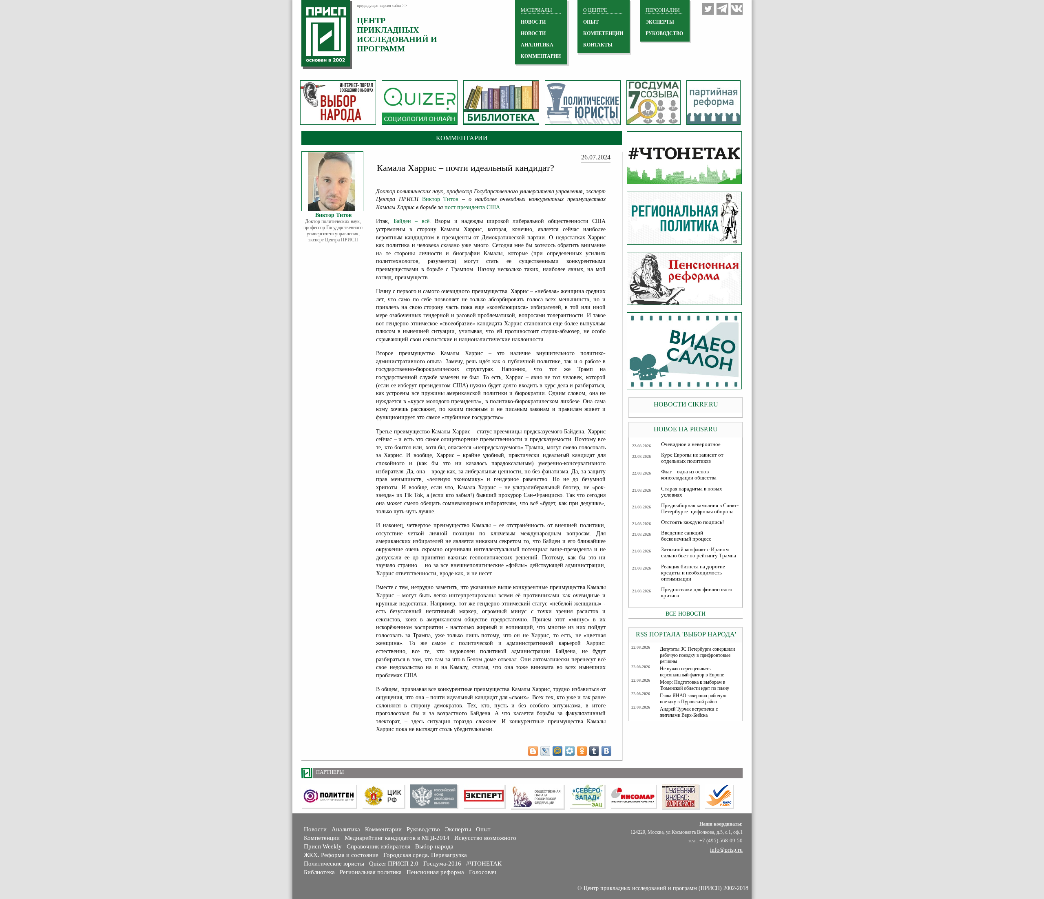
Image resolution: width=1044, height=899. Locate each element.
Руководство (664, 33)
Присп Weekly (323, 846)
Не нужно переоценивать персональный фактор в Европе (692, 672)
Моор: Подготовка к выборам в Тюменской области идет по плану (694, 685)
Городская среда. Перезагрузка (425, 855)
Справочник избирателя (378, 846)
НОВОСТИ (533, 22)
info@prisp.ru (726, 850)
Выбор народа (434, 846)
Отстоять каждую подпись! (692, 522)
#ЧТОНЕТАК (484, 863)
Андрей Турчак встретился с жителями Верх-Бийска (689, 712)
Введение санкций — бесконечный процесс (686, 536)
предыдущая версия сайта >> (382, 5)
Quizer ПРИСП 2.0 (393, 863)
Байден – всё (411, 221)
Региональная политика (371, 872)
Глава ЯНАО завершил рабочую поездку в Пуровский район (693, 699)
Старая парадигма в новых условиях (691, 492)
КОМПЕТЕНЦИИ (603, 33)
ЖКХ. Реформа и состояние (341, 855)
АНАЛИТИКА (537, 45)
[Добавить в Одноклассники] (582, 751)
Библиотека (319, 872)
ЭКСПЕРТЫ (660, 22)
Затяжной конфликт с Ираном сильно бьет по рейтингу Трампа (698, 553)
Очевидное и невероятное (691, 444)
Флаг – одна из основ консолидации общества (689, 475)
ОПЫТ (591, 22)
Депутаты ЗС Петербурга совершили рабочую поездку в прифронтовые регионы (697, 655)
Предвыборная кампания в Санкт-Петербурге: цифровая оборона (700, 509)
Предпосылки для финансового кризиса (696, 593)
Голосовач (482, 872)
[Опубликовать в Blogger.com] (533, 751)
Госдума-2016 (442, 863)
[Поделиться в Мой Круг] (570, 751)
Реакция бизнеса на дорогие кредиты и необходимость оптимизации (693, 573)
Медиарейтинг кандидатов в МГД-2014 (397, 838)
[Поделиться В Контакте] (606, 751)
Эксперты (458, 829)
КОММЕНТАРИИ (541, 56)
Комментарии (383, 829)
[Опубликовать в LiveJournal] (545, 751)
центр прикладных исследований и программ (397, 34)
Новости (315, 829)
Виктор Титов (440, 199)
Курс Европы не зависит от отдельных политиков (692, 458)
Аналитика (346, 829)
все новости (686, 613)
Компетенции (322, 838)
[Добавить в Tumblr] (594, 751)
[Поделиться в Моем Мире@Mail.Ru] (557, 751)
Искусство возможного (485, 838)
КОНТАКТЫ (598, 45)
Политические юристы (334, 863)
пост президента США (472, 207)
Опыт (483, 829)
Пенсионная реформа (435, 872)
